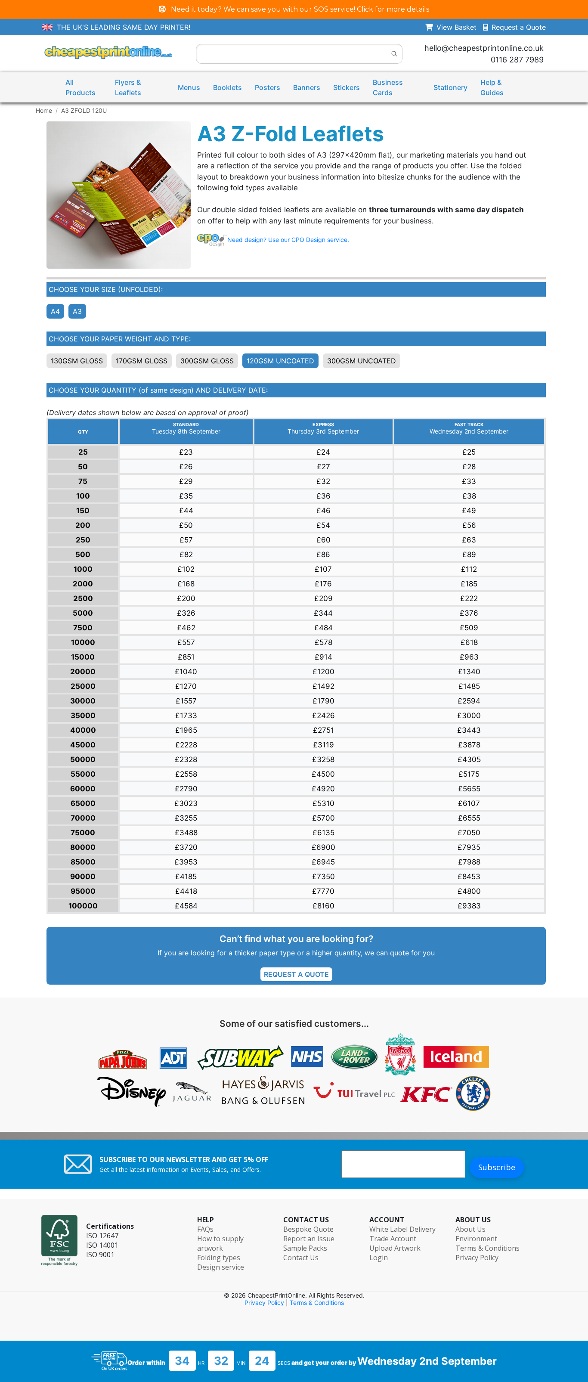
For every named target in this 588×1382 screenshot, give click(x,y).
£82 (186, 554)
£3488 (186, 832)
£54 (323, 525)
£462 (186, 627)
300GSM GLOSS (207, 360)
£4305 (469, 759)
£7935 (469, 847)
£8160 (323, 906)
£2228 (186, 745)
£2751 (323, 730)
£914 (323, 657)
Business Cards (388, 87)
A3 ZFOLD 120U (84, 110)
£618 (469, 642)
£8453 (469, 876)
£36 (323, 496)
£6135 (323, 832)
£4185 (186, 876)
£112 (469, 569)
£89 (469, 554)
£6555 (469, 818)
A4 (55, 311)
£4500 (323, 774)
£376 (469, 613)
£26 (186, 466)
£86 (323, 554)
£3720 (186, 847)
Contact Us (301, 1257)
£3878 (469, 745)
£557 (186, 642)
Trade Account (392, 1238)
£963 (469, 657)
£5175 (469, 774)
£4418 (186, 891)
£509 (469, 627)
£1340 (469, 671)
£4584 (186, 906)
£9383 (469, 906)
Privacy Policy (476, 1257)
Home (44, 110)
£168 (186, 583)
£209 (323, 598)
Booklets (227, 87)
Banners (306, 87)
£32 (323, 481)
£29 (186, 481)
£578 (323, 642)
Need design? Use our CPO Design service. (288, 239)
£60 (323, 540)
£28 (469, 466)
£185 (469, 583)
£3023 (186, 803)
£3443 (469, 730)
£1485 (469, 686)
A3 (77, 311)
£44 (186, 510)
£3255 (186, 818)
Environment (476, 1238)
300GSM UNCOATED (361, 360)
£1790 (323, 701)
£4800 (469, 891)
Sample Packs (305, 1248)
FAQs (205, 1229)
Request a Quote (519, 27)
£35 (186, 496)
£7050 (469, 832)
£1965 (186, 730)
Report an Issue (308, 1238)
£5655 (469, 788)
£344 (323, 613)
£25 (469, 452)
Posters (267, 87)
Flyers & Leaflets (128, 87)
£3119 (323, 745)
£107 (323, 569)
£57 (186, 540)
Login (378, 1257)
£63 (469, 540)
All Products (80, 87)
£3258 (323, 759)
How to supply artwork (220, 1243)
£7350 (323, 876)
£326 (186, 613)
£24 (323, 452)
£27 (323, 466)
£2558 (186, 774)
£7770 (323, 891)
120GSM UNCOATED (280, 360)
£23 (186, 452)
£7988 (469, 862)
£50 (186, 525)
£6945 (323, 862)
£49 (469, 510)
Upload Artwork (395, 1248)
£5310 (323, 803)
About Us (470, 1229)
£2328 (186, 759)
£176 (323, 583)
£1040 (186, 671)
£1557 (186, 701)
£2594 (469, 701)
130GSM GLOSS (77, 360)
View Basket (459, 27)
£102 (186, 569)
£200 (186, 598)
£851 (186, 657)
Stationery (450, 87)
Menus (189, 87)
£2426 (323, 715)
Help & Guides (492, 87)
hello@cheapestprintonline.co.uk (484, 48)
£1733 (186, 715)
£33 (469, 481)
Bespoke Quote (308, 1229)
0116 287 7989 (517, 59)
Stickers (346, 87)
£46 (323, 510)
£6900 (323, 847)
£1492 (323, 686)
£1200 (323, 671)
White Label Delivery (402, 1229)
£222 (469, 598)
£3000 (469, 715)
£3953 (186, 862)
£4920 (323, 788)
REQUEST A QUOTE (296, 974)
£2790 (186, 788)
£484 (323, 627)
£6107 (469, 803)
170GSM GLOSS (141, 360)
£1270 (186, 686)
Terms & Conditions (487, 1248)
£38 (469, 496)
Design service (220, 1267)
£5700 (323, 818)
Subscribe (496, 1167)
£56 (469, 525)
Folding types (218, 1257)
